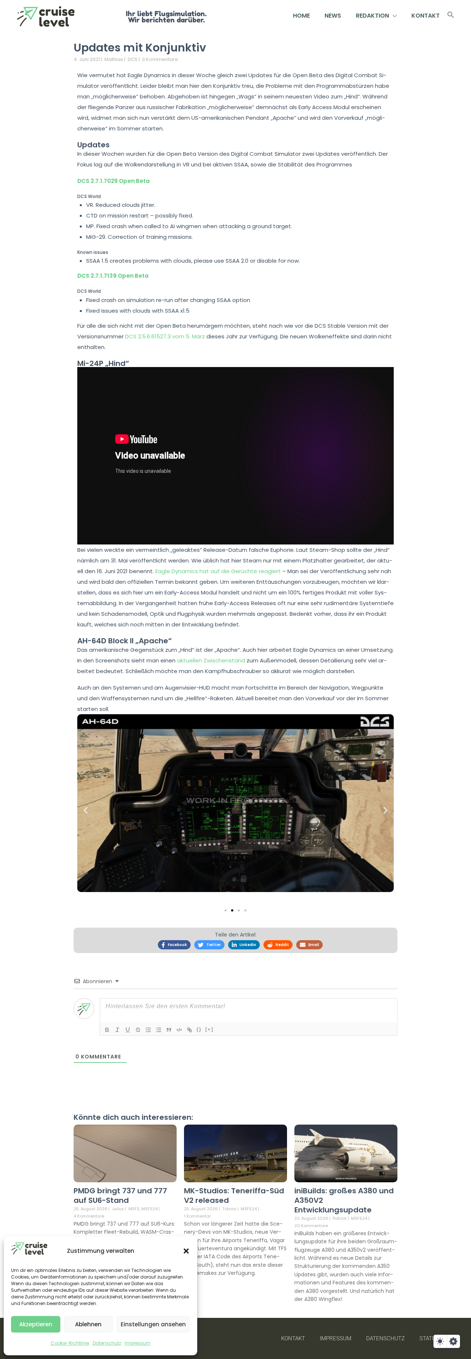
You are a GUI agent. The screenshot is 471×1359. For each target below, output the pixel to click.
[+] (209, 1029)
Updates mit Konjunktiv (140, 47)
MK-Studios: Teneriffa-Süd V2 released (234, 1195)
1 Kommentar (197, 1216)
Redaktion (372, 15)
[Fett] (107, 1029)
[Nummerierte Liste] (148, 1029)
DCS (133, 59)
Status (429, 1338)
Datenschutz (107, 1343)
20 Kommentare (311, 1226)
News (333, 15)
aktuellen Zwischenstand (211, 660)
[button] (186, 1251)
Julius (118, 1209)
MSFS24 (149, 1209)
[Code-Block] (179, 1029)
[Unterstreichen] (128, 1029)
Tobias (229, 1209)
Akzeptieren (35, 1324)
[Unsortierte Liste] (158, 1029)
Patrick (340, 1218)
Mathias (114, 59)
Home (301, 15)
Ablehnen (88, 1324)
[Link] (189, 1029)
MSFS (133, 1209)
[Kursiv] (117, 1029)
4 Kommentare (89, 1216)
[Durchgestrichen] (138, 1029)
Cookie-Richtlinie (70, 1343)
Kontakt (425, 15)
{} (199, 1029)
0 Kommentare (160, 59)
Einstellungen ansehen (153, 1324)
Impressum (137, 1343)
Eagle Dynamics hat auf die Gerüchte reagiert (218, 571)
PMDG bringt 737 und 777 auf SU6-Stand (120, 1195)
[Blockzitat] (169, 1029)
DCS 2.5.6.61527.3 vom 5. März (165, 336)
